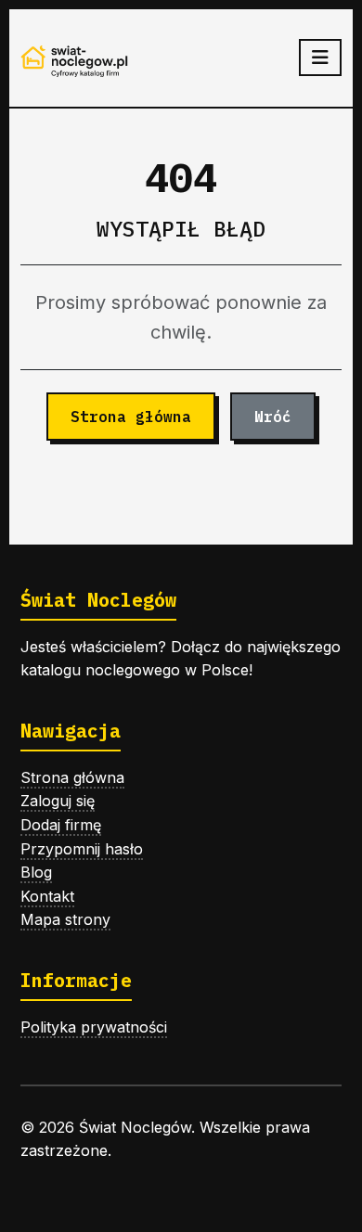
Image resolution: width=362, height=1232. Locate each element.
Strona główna (131, 416)
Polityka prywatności (93, 1027)
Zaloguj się (57, 800)
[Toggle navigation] (320, 57)
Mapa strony (65, 919)
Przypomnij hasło (81, 849)
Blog (36, 872)
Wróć (272, 416)
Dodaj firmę (60, 824)
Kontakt (47, 896)
